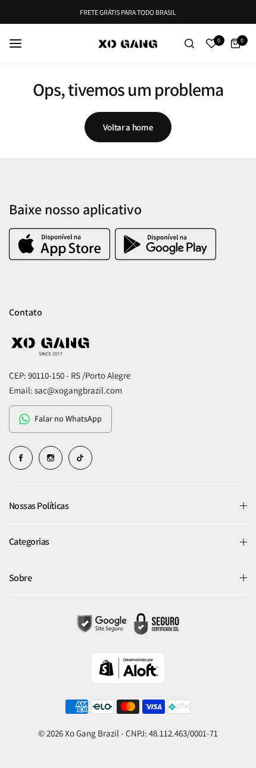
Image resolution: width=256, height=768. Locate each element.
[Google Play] (165, 257)
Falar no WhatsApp (68, 418)
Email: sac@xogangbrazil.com (65, 390)
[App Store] (61, 257)
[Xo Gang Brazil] (128, 43)
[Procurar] (189, 43)
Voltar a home (128, 127)
